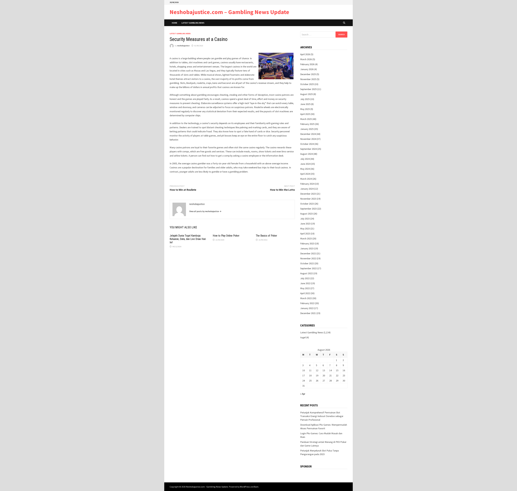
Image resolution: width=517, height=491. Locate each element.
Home (174, 22)
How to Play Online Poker (226, 235)
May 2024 (305, 168)
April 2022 (305, 293)
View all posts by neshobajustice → (205, 211)
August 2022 (306, 273)
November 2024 (308, 138)
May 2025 (305, 109)
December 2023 (308, 193)
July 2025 (305, 99)
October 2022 (307, 263)
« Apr (302, 393)
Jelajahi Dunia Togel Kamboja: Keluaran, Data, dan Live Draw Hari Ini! (188, 239)
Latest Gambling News (192, 22)
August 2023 (306, 213)
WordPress (245, 486)
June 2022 (305, 283)
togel (303, 337)
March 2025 (306, 119)
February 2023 (307, 243)
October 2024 (307, 143)
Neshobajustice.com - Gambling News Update (207, 486)
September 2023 (308, 208)
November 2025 (308, 79)
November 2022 (308, 258)
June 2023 (305, 223)
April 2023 (305, 233)
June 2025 (305, 104)
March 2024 (306, 178)
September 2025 (308, 89)
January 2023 (307, 248)
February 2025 (307, 124)
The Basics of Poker (266, 235)
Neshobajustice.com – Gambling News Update (229, 12)
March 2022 (306, 298)
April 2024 (305, 173)
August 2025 (306, 94)
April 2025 (305, 114)
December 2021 (308, 313)
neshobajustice (183, 45)
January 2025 (307, 129)
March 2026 (306, 59)
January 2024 (307, 188)
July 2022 (305, 278)
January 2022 (307, 308)
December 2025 (308, 74)
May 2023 (305, 228)
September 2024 (308, 148)
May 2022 (305, 288)
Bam (256, 486)
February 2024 (307, 183)
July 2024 (305, 158)
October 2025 (307, 84)
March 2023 (306, 238)
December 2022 (308, 253)
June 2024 (305, 163)
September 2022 (308, 268)
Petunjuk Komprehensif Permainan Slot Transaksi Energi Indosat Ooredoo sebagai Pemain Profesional (321, 416)
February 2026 (307, 64)
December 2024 (308, 133)
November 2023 (308, 198)
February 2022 (307, 303)
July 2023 (305, 218)
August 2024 (306, 153)
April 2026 (305, 54)
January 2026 (307, 69)
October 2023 (307, 203)
